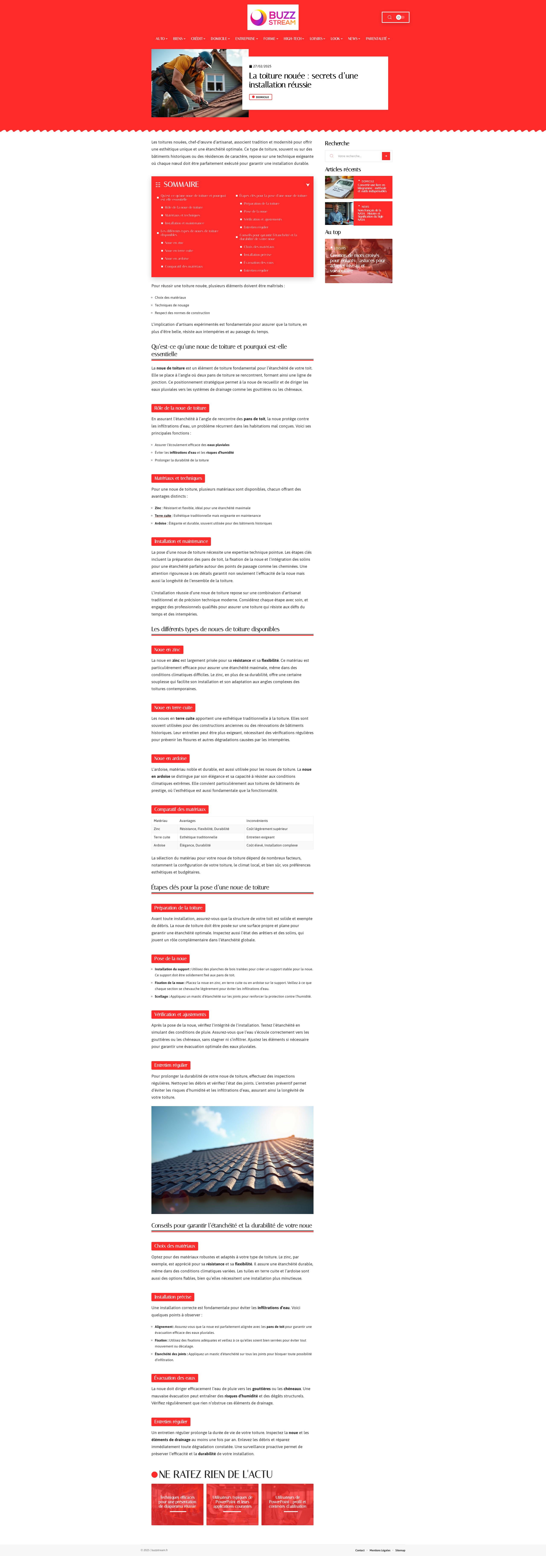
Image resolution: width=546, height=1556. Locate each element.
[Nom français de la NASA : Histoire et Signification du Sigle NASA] (339, 213)
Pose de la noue (255, 211)
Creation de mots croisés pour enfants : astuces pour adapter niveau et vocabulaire (357, 263)
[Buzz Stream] (273, 17)
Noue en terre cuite (179, 251)
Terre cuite (163, 515)
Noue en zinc (174, 243)
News (365, 206)
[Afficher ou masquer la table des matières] (254, 185)
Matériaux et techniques (182, 215)
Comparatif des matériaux (184, 266)
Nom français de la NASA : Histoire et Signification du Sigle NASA (370, 215)
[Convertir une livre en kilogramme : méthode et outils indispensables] (339, 187)
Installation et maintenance (184, 223)
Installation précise (257, 255)
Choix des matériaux (259, 247)
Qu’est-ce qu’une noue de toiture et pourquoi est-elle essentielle (193, 197)
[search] (390, 17)
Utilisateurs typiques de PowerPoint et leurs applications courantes (232, 1502)
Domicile (262, 97)
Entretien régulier (256, 227)
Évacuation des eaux (259, 263)
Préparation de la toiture (261, 203)
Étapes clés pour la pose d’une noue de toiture (273, 196)
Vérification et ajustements (263, 219)
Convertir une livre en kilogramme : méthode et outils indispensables (372, 188)
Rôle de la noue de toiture (184, 207)
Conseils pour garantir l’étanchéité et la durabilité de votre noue (268, 237)
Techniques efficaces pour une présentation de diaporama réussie (177, 1502)
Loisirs (340, 248)
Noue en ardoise (177, 258)
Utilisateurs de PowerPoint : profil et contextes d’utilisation (287, 1502)
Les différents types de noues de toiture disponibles (189, 233)
